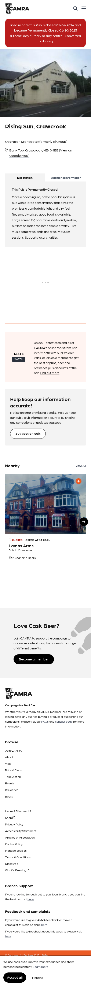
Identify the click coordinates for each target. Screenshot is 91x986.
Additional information (66, 177)
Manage (37, 977)
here (31, 899)
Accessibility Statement (20, 830)
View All (81, 465)
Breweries (11, 789)
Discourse (11, 863)
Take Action (13, 776)
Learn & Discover (16, 811)
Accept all (15, 977)
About (9, 757)
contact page (64, 721)
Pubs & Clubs (13, 770)
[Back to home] (17, 8)
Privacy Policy (14, 824)
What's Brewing (16, 870)
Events (9, 783)
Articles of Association (20, 837)
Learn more (40, 966)
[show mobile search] (75, 8)
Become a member (34, 659)
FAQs (45, 721)
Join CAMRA (13, 750)
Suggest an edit (27, 433)
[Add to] (78, 481)
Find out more (49, 373)
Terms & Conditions (18, 857)
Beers (9, 796)
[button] (84, 521)
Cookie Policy (14, 844)
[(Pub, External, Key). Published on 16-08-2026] (45, 527)
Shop (8, 817)
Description (25, 177)
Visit (8, 763)
